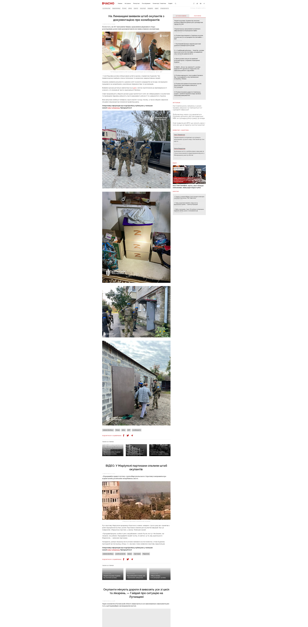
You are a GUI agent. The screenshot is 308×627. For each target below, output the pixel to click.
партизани (137, 554)
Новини (120, 3)
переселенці (116, 8)
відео (156, 8)
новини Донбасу (108, 430)
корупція (143, 8)
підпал (130, 554)
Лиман (118, 430)
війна (130, 8)
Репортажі (136, 3)
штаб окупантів (120, 554)
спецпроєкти (164, 8)
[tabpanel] (189, 59)
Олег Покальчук (179, 134)
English (170, 3)
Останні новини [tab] (181, 15)
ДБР (135, 88)
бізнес (124, 8)
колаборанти (137, 430)
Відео (175, 163)
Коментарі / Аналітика (159, 3)
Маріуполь (146, 554)
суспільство (106, 8)
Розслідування (146, 3)
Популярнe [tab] (197, 15)
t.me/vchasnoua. (113, 108)
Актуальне (128, 3)
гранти (136, 8)
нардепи (150, 8)
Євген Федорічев (179, 148)
